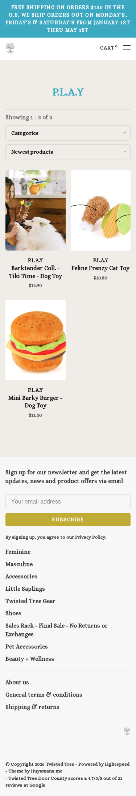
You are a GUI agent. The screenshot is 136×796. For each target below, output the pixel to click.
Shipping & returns (32, 706)
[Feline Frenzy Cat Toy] (101, 211)
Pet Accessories (26, 646)
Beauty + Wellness (29, 658)
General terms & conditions (43, 694)
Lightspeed (117, 764)
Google (37, 785)
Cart (109, 48)
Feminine (17, 551)
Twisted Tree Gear (30, 601)
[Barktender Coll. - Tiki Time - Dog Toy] (35, 211)
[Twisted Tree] (127, 731)
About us (17, 682)
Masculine (19, 564)
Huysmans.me (46, 771)
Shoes (13, 613)
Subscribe (68, 519)
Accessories (21, 576)
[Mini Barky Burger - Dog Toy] (35, 341)
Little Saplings (25, 588)
